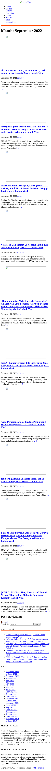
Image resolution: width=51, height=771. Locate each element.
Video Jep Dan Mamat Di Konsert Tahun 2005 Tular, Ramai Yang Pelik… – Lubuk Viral (25, 246)
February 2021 (11, 710)
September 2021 (12, 703)
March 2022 (10, 689)
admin (19, 78)
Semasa (9, 17)
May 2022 (10, 685)
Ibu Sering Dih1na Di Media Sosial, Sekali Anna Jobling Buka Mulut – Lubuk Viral (22, 480)
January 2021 (11, 712)
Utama (8, 6)
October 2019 (11, 721)
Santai (8, 15)
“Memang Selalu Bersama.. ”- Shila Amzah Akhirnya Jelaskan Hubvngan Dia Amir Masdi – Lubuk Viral (27, 640)
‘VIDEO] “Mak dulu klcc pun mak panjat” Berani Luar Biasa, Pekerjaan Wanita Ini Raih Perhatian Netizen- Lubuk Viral (27, 646)
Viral (8, 20)
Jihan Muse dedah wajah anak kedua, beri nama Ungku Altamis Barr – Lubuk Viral (23, 71)
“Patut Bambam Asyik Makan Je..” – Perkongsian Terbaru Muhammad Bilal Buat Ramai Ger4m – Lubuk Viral (27, 652)
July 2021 (10, 707)
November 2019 (12, 719)
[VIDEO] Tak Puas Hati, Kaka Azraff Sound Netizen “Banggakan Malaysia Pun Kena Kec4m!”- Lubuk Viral (24, 595)
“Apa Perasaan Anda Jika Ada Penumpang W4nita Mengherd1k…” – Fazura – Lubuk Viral (23, 425)
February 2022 (11, 692)
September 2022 (12, 676)
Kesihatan (10, 13)
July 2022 (10, 681)
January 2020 (11, 714)
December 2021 (12, 696)
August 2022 (11, 678)
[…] (2, 89)
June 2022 (10, 683)
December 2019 (12, 716)
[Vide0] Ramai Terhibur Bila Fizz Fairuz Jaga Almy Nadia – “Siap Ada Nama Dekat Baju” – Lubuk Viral (25, 366)
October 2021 (11, 701)
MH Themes (39, 768)
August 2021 (11, 705)
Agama (9, 8)
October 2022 (11, 674)
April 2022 (10, 687)
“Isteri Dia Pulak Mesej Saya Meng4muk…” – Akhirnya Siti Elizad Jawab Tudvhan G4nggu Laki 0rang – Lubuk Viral (24, 188)
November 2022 (12, 672)
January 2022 (11, 694)
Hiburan (9, 11)
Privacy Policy (11, 22)
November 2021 (12, 698)
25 (7, 622)
